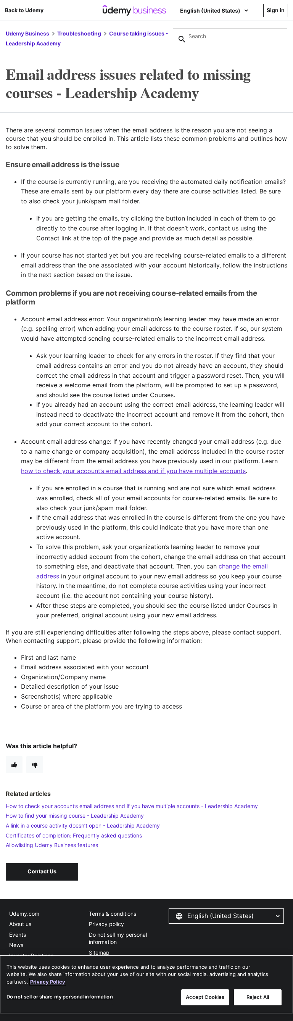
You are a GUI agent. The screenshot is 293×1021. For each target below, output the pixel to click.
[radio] (14, 764)
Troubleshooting (79, 33)
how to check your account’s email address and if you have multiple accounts (133, 471)
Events (17, 934)
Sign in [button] (276, 10)
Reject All (257, 997)
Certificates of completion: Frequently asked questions (74, 835)
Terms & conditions (112, 913)
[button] (226, 916)
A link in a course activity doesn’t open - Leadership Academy (83, 825)
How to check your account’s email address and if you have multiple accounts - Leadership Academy (132, 806)
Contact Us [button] (41, 871)
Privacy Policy (47, 982)
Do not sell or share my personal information (59, 997)
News (16, 945)
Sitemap (99, 952)
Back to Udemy (24, 10)
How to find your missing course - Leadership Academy (75, 815)
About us (20, 924)
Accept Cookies (205, 997)
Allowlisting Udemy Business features (52, 845)
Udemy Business (27, 33)
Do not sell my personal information (118, 938)
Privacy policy (106, 924)
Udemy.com (24, 913)
